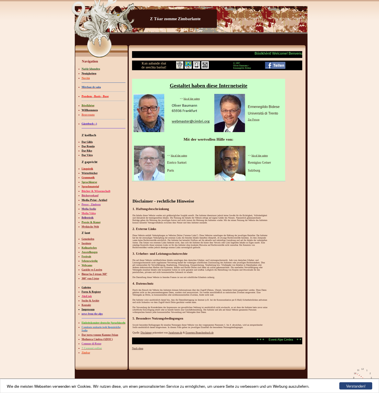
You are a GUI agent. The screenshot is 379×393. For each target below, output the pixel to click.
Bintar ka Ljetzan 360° (94, 274)
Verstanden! (356, 386)
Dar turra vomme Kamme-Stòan (100, 334)
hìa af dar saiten (192, 98)
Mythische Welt (90, 226)
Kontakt (86, 305)
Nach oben (137, 348)
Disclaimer (146, 332)
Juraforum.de (175, 332)
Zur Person (253, 119)
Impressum (88, 309)
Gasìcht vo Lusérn (92, 269)
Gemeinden (88, 238)
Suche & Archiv (90, 300)
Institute (86, 243)
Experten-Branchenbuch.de (200, 332)
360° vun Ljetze (90, 278)
